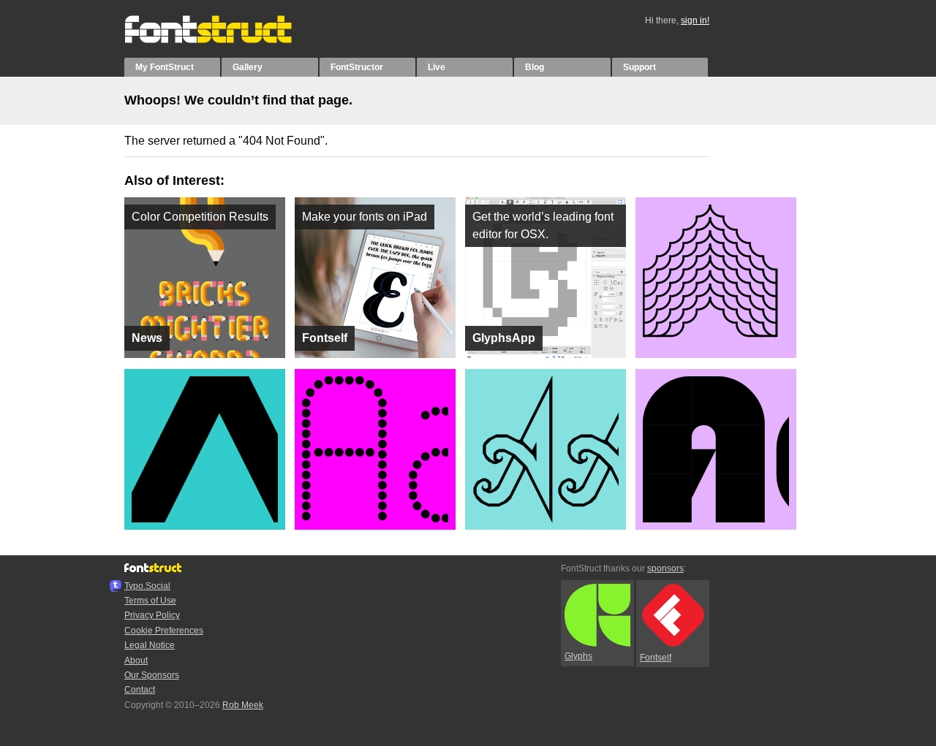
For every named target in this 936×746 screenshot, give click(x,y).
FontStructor (357, 67)
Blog (534, 67)
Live (436, 67)
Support (639, 67)
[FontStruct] (223, 40)
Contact (139, 690)
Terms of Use (150, 600)
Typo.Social (147, 586)
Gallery (248, 67)
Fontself (655, 657)
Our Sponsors (151, 675)
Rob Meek (242, 705)
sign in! (695, 20)
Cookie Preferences (163, 630)
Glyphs (578, 656)
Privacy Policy (152, 615)
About (136, 660)
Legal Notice (149, 645)
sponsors (665, 568)
